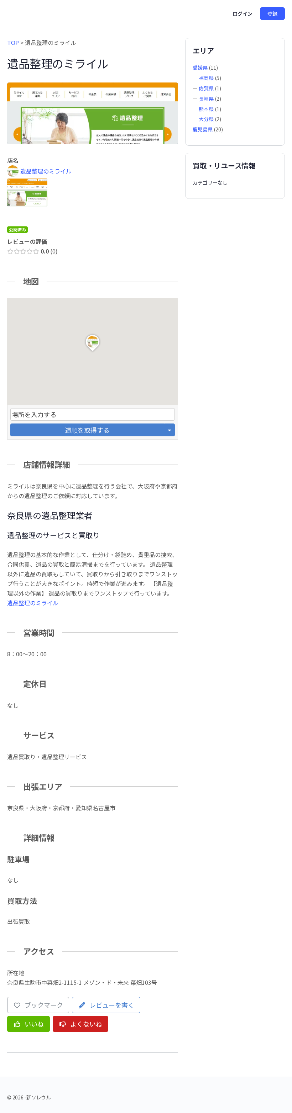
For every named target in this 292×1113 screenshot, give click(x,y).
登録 (272, 13)
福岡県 (206, 77)
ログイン (242, 13)
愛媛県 (200, 67)
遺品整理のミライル (32, 602)
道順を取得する (87, 430)
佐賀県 (206, 88)
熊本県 (206, 108)
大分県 (206, 118)
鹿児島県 (203, 129)
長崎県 (206, 98)
